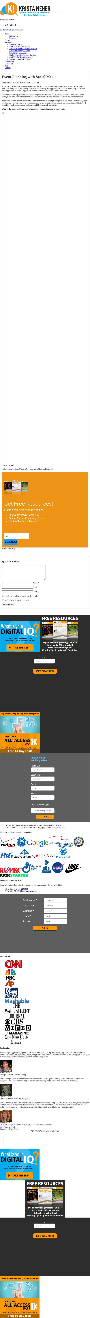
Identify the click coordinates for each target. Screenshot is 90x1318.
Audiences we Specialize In (19, 47)
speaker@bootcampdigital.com (11, 30)
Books (7, 40)
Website (36, 592)
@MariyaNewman (26, 469)
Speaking (8, 42)
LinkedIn (48, 469)
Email (35, 587)
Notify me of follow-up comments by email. (21, 596)
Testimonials (9, 61)
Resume (12, 38)
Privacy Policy (13, 1129)
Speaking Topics (15, 44)
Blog (6, 66)
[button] (54, 4)
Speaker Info (60, 828)
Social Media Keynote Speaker (20, 57)
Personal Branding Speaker (19, 51)
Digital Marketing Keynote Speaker (22, 55)
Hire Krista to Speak (7, 1127)
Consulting (9, 63)
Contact (7, 68)
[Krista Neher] (25, 16)
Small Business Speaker (18, 53)
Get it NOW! (11, 542)
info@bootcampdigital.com (27, 891)
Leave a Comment (32, 82)
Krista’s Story (14, 36)
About (7, 34)
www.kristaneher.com (51, 1131)
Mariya (22, 82)
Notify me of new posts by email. (17, 600)
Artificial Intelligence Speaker (20, 59)
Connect (3, 1129)
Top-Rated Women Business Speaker (23, 49)
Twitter (15, 469)
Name (35, 583)
